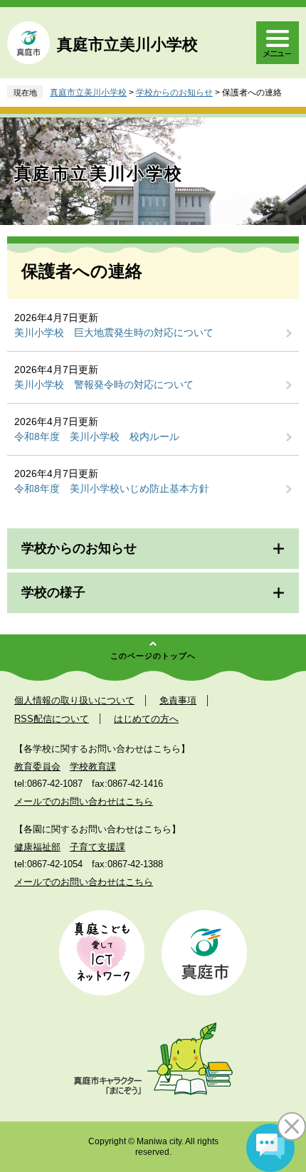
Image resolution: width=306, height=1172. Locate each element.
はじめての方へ (146, 718)
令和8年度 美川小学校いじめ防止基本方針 (111, 488)
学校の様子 (53, 592)
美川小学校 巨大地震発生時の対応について (113, 332)
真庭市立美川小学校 (127, 44)
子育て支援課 (97, 847)
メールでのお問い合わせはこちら (83, 801)
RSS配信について (51, 718)
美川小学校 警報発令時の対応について (104, 384)
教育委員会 (37, 766)
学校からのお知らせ (174, 93)
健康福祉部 (37, 847)
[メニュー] (277, 42)
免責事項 (177, 700)
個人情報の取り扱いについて (74, 700)
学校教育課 (93, 766)
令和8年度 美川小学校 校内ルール (96, 436)
